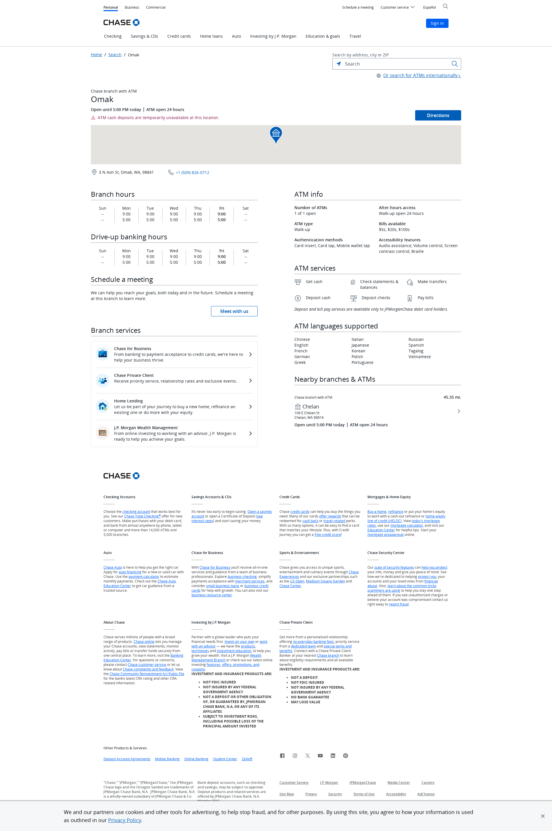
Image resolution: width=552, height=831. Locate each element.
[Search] (455, 64)
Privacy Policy (124, 820)
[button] (542, 816)
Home (96, 54)
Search (115, 54)
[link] (282, 756)
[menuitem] (358, 7)
